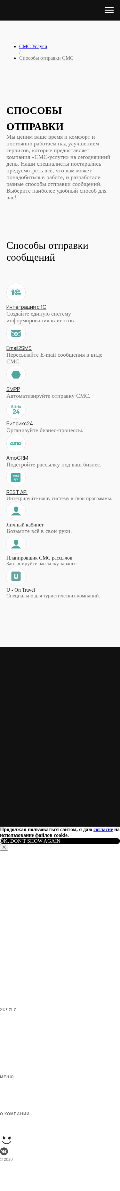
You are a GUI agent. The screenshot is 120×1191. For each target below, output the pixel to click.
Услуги (6, 1107)
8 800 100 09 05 (16, 1181)
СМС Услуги (33, 46)
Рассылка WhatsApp (18, 1062)
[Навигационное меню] (109, 10)
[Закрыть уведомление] (4, 847)
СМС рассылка (13, 1016)
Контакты (8, 1121)
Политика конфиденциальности (29, 1128)
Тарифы (7, 1092)
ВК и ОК (7, 1039)
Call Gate (8, 1070)
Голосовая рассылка (18, 1032)
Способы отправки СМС (46, 58)
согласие (103, 829)
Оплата (7, 1099)
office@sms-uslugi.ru (22, 1188)
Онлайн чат (10, 1024)
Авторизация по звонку (21, 1055)
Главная (7, 1084)
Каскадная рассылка (18, 1047)
